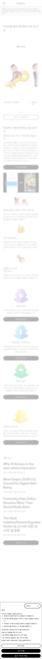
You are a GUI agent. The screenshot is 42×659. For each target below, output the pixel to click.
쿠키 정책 (22, 640)
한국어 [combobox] (28, 606)
